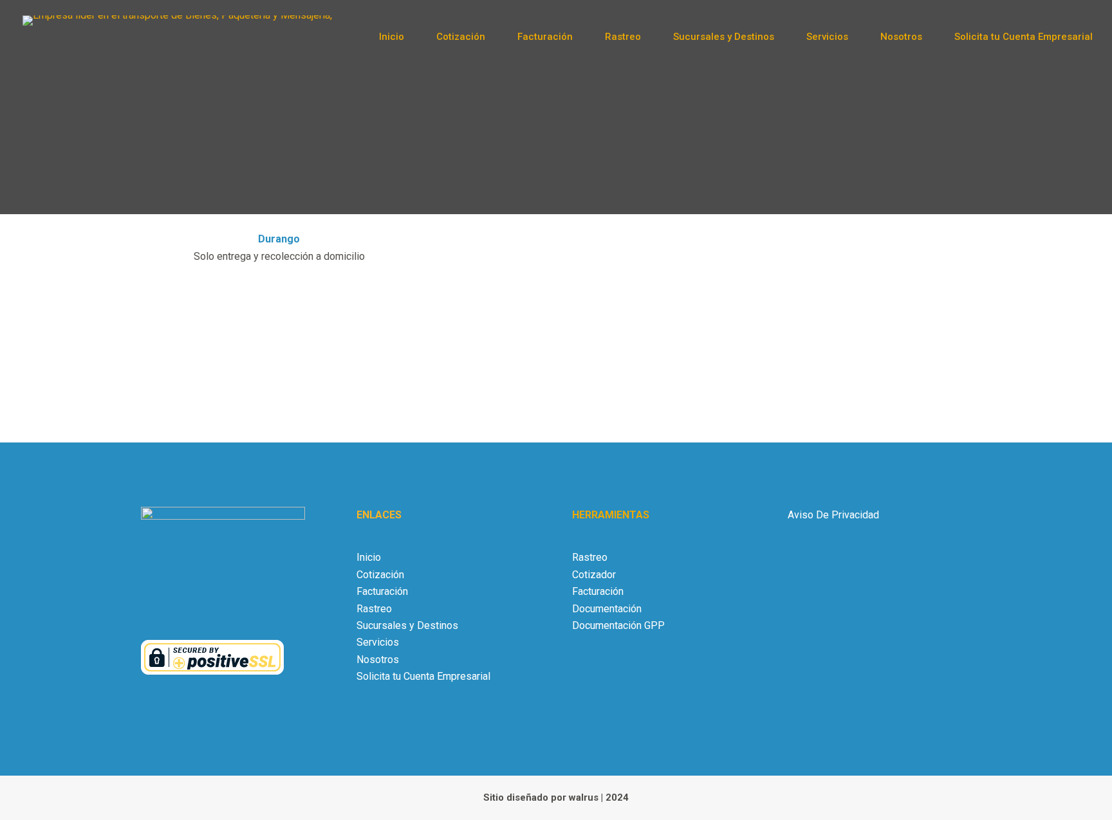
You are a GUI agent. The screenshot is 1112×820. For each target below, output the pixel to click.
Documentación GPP (618, 625)
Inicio (391, 36)
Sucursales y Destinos (723, 36)
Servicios (827, 36)
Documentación (607, 609)
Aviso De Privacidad (833, 515)
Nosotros (901, 36)
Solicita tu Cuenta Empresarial (1023, 36)
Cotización (460, 36)
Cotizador (594, 575)
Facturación (545, 36)
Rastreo (623, 36)
